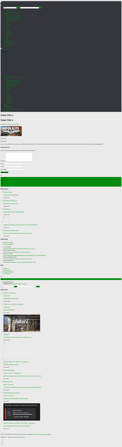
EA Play (8, 22)
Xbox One (5, 14)
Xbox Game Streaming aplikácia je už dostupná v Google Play (17, 233)
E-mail (2, 166)
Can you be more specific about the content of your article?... (17, 259)
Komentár (3, 161)
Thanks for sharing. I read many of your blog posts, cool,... (17, 252)
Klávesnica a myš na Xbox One (13, 19)
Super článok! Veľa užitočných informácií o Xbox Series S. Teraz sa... (19, 248)
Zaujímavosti (9, 32)
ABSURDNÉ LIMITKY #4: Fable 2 (11, 298)
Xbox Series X (24, 423)
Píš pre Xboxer (6, 46)
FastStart (8, 24)
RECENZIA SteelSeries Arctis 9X (11, 364)
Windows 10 (9, 36)
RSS (34, 434)
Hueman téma (21, 437)
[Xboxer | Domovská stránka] (3, 2)
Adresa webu (4, 169)
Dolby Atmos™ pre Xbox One (13, 17)
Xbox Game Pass (7, 43)
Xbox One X (18, 361)
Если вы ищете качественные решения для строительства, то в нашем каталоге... (24, 255)
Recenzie (5, 39)
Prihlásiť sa (6, 268)
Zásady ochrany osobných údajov (43, 434)
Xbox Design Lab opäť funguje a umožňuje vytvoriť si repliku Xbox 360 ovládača (22, 387)
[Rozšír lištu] (1, 175)
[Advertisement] (61, 63)
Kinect (7, 26)
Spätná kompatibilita (8, 41)
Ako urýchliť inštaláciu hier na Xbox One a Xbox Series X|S (16, 426)
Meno (2, 164)
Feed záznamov (7, 270)
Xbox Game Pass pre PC (12, 44)
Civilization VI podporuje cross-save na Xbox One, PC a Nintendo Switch (20, 225)
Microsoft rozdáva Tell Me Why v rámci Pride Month (15, 398)
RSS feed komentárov (8, 272)
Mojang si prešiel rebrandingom (10, 195)
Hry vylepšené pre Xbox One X (13, 15)
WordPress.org (7, 273)
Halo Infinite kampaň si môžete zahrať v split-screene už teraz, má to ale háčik (22, 376)
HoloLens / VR (9, 34)
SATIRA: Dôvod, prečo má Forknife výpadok (13, 212)
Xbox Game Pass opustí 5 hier (10, 203)
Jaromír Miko (9, 124)
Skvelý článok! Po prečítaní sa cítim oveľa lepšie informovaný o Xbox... (19, 262)
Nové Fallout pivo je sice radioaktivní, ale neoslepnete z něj (17, 337)
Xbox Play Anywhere (11, 20)
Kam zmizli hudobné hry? (9, 310)
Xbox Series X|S (7, 10)
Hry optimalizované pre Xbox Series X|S (15, 12)
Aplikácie (8, 37)
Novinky (8, 29)
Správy (5, 27)
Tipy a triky (9, 31)
